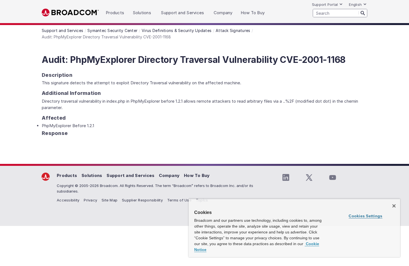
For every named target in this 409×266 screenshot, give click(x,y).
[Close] (394, 206)
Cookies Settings (365, 216)
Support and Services (130, 175)
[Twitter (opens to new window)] (309, 178)
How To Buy (197, 175)
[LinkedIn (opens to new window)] (286, 178)
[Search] (363, 12)
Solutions (92, 175)
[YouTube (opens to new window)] (332, 178)
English (355, 4)
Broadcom (70, 12)
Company (169, 175)
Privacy (90, 200)
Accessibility (68, 200)
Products (67, 175)
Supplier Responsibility (142, 200)
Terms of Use (179, 200)
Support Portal (325, 4)
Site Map (109, 200)
